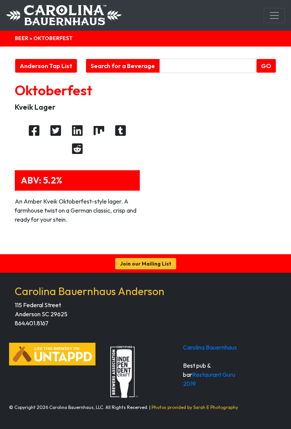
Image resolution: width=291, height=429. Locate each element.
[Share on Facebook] (34, 131)
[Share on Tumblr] (120, 131)
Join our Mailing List (145, 264)
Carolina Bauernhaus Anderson (89, 291)
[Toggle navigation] (274, 15)
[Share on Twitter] (55, 131)
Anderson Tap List (46, 66)
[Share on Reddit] (77, 149)
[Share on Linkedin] (77, 131)
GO (266, 66)
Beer (21, 38)
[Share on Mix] (99, 131)
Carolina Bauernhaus (210, 347)
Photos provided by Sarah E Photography (195, 407)
